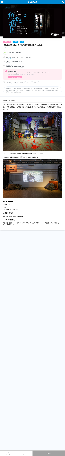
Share (59, 6)
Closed (49, 453)
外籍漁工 (21, 82)
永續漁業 (28, 82)
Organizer (8, 454)
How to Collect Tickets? (15, 77)
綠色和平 (35, 82)
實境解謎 (9, 82)
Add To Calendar (10, 58)
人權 (15, 82)
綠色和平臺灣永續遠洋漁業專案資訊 (15, 67)
